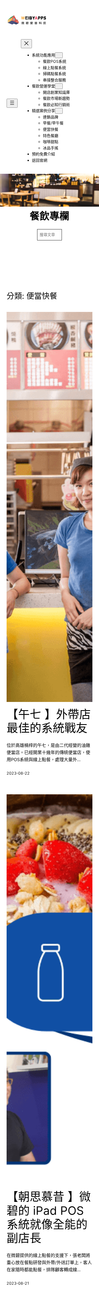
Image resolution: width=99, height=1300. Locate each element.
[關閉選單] (26, 43)
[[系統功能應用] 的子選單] (59, 55)
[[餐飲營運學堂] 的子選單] (59, 86)
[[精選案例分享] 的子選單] (59, 111)
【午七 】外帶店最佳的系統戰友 (49, 721)
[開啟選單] (12, 103)
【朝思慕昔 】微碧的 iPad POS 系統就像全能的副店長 (49, 1217)
